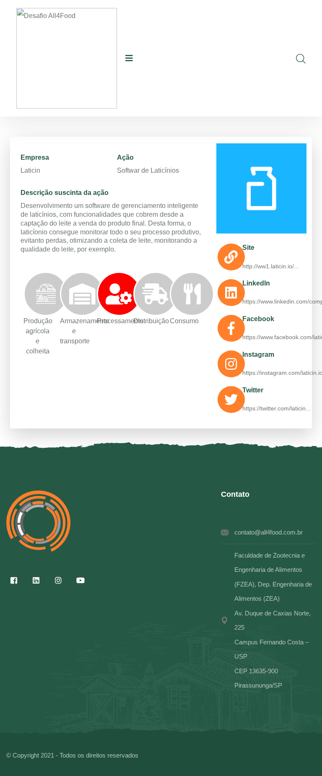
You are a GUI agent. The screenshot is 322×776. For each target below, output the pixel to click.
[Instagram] (58, 580)
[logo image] (66, 58)
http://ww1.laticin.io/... (270, 266)
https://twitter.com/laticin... (276, 408)
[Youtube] (80, 580)
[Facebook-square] (13, 580)
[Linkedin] (36, 580)
